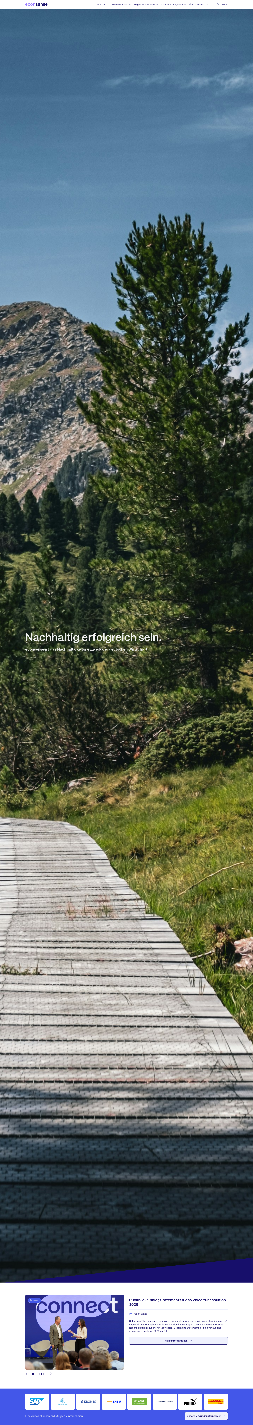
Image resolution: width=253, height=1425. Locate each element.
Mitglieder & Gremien (144, 4)
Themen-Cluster (120, 4)
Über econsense (197, 4)
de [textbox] (223, 4)
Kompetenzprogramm (172, 4)
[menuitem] (102, 4)
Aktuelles (100, 4)
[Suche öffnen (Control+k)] (217, 4)
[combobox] (224, 4)
